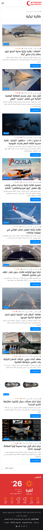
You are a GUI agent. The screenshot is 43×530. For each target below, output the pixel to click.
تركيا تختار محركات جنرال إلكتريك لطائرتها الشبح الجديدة (22, 403)
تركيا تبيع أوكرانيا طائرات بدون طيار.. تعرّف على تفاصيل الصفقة (21, 273)
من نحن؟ (36, 522)
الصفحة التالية (9, 468)
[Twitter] (24, 526)
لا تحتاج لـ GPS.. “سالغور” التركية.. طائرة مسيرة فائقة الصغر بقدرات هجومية (22, 141)
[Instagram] (21, 526)
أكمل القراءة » (35, 66)
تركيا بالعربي (36, 48)
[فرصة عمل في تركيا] (16, 526)
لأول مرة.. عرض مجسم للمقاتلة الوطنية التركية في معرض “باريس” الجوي (23, 97)
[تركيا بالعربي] (34, 3)
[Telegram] (19, 526)
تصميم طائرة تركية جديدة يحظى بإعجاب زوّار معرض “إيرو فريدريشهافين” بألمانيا (22, 186)
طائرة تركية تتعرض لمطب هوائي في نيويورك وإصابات (24, 231)
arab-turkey (36, 182)
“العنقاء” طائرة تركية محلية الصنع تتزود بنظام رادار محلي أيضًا (23, 52)
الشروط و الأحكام (15, 522)
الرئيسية (37, 11)
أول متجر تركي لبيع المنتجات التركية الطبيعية (17, 519)
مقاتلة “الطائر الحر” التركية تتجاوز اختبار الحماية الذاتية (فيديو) (23, 316)
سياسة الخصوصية (27, 522)
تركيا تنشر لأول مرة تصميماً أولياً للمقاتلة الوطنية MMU (22, 447)
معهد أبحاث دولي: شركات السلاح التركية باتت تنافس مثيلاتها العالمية (22, 360)
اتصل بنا (6, 522)
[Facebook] (26, 526)
